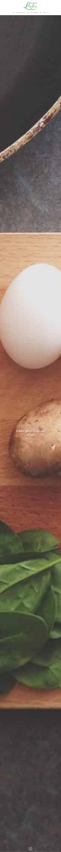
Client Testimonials (34, 12)
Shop (40, 12)
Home (14, 12)
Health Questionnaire (20, 12)
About (28, 12)
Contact (44, 12)
